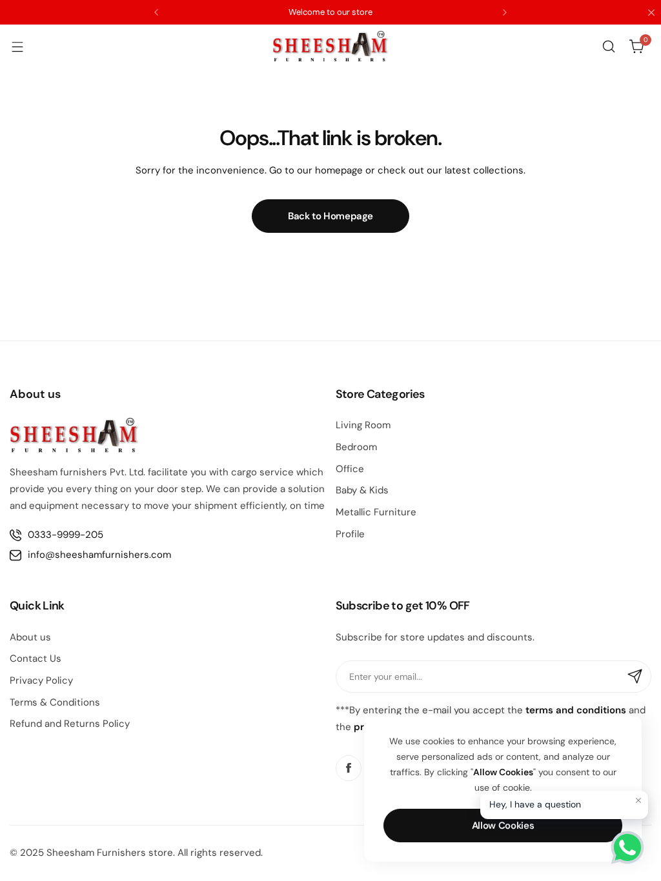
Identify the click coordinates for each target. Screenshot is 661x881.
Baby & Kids (362, 490)
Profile (350, 534)
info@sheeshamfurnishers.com (99, 554)
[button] (156, 12)
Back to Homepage (330, 216)
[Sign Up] (635, 676)
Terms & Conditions (55, 702)
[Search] (609, 46)
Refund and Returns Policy (70, 723)
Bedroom (356, 446)
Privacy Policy (41, 680)
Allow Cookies (503, 825)
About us (30, 637)
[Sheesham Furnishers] (330, 46)
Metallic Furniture (376, 512)
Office (350, 468)
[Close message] (638, 800)
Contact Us (35, 658)
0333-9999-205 (65, 534)
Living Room (363, 425)
